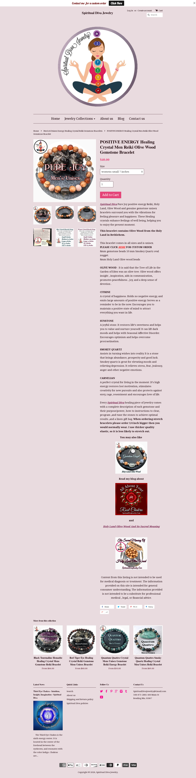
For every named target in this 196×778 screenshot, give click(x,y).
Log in (130, 10)
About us (106, 119)
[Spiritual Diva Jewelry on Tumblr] (126, 692)
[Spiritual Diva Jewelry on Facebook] (106, 692)
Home (55, 119)
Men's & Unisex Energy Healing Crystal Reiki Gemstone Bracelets (72, 131)
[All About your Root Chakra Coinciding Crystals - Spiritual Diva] (131, 514)
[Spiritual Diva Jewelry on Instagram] (121, 692)
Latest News (38, 684)
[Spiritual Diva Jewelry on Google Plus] (116, 692)
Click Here (116, 3)
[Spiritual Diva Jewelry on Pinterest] (111, 692)
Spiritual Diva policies (77, 703)
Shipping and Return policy (80, 699)
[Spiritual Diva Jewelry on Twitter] (101, 692)
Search (70, 691)
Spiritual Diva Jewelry (107, 772)
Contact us (137, 119)
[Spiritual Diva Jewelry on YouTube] (101, 697)
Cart (161, 10)
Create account (145, 10)
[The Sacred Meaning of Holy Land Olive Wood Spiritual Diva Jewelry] (131, 553)
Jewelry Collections (79, 119)
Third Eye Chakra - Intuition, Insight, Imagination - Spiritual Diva (47, 694)
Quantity (105, 179)
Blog (121, 119)
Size (102, 166)
